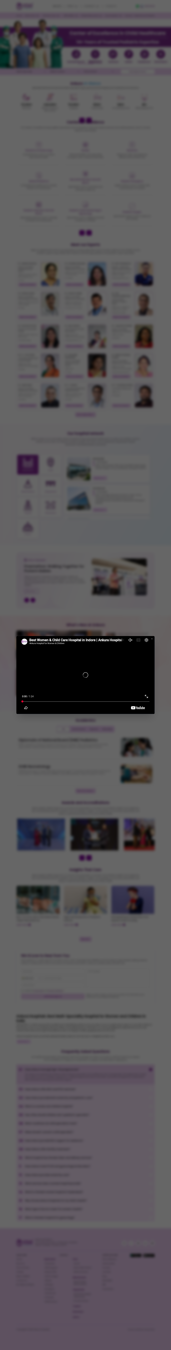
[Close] (151, 638)
